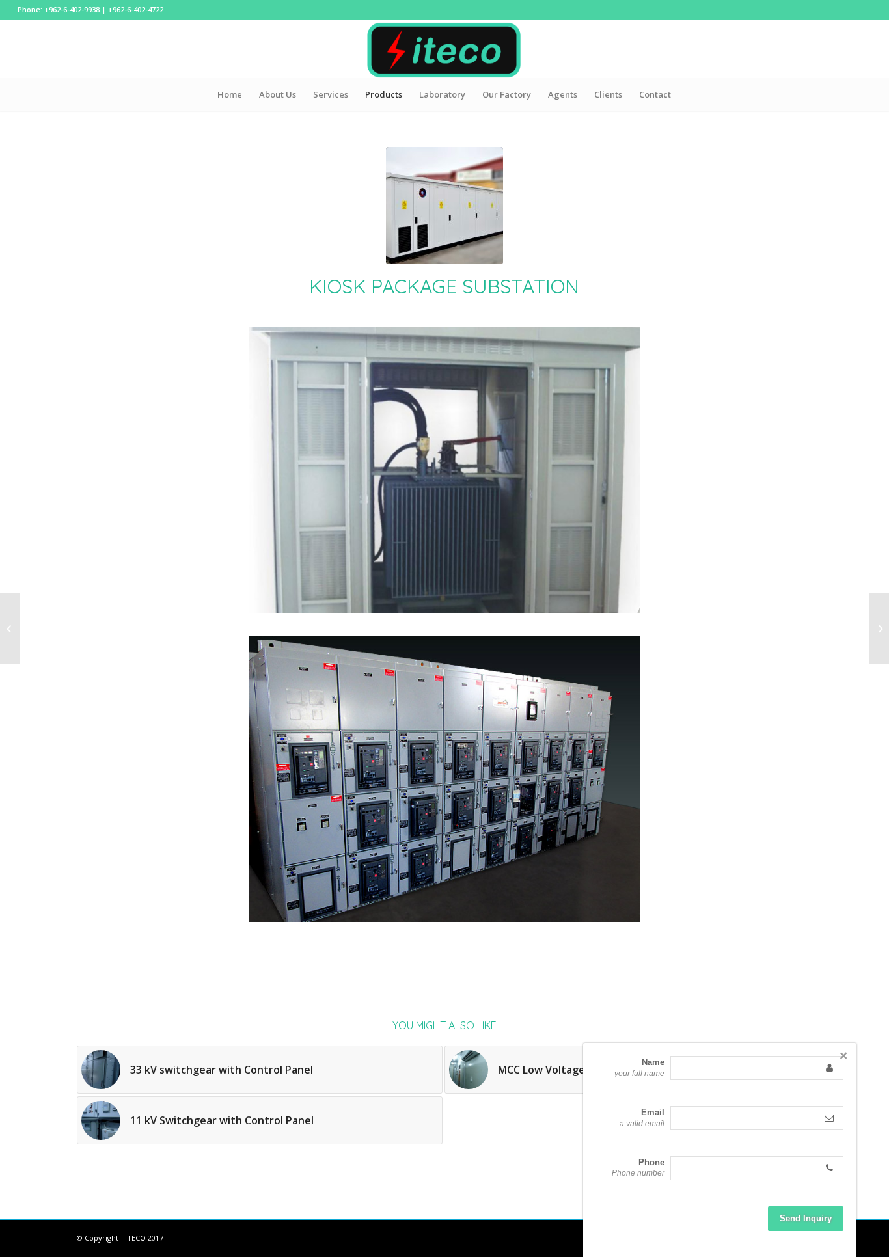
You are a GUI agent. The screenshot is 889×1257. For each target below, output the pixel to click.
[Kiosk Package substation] (444, 205)
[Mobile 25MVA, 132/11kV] (879, 628)
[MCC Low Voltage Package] (10, 628)
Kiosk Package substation (444, 286)
